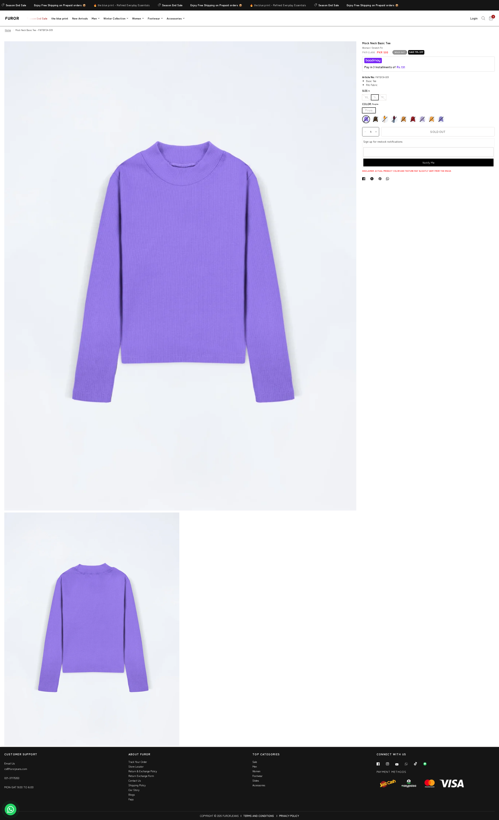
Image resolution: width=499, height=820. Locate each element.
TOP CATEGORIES (266, 754)
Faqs (131, 799)
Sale (254, 762)
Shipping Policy (137, 785)
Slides (255, 780)
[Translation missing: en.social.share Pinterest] (381, 178)
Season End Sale (155, 5)
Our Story (133, 790)
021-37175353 (11, 778)
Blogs (131, 794)
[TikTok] (418, 763)
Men (94, 18)
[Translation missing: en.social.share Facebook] (364, 178)
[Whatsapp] (409, 764)
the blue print (59, 18)
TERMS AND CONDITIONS (258, 816)
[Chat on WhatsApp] (10, 809)
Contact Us (134, 780)
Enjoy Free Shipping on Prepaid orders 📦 (42, 5)
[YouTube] (399, 764)
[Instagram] (390, 764)
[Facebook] (381, 764)
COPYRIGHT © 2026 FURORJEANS (219, 816)
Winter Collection (114, 18)
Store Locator (136, 766)
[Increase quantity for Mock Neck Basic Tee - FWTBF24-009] (376, 131)
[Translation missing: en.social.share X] (372, 178)
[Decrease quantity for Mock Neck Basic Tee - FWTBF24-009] (365, 131)
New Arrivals (80, 18)
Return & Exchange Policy (142, 771)
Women (136, 18)
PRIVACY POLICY (289, 816)
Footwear (154, 18)
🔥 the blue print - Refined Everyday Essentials (104, 5)
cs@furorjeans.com (15, 769)
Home (8, 30)
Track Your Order (137, 762)
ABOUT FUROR (139, 754)
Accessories (174, 18)
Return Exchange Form (141, 776)
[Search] (483, 18)
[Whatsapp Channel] (427, 764)
